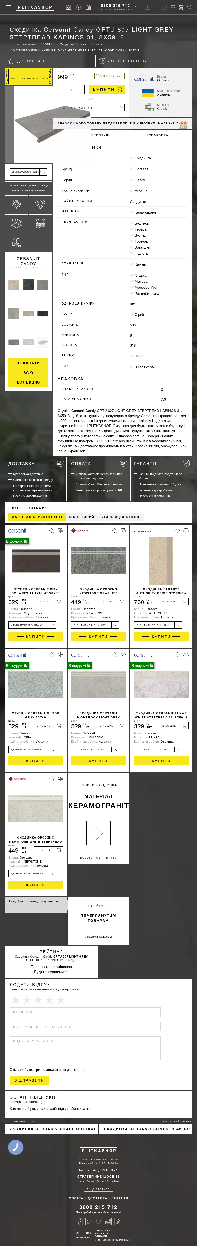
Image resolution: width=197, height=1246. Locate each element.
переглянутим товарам (98, 918)
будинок (142, 223)
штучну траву (69, 435)
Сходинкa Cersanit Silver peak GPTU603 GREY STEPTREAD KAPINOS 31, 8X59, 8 (148, 1128)
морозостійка (146, 287)
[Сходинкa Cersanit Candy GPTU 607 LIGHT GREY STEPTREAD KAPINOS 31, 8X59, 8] (28, 124)
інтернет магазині (108, 420)
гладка (140, 275)
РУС (114, 1170)
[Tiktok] (117, 1221)
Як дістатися (98, 1189)
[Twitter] (88, 1221)
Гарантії (145, 463)
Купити (104, 89)
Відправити (29, 1080)
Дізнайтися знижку (33, 625)
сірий (139, 314)
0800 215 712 (115, 5)
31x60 (139, 355)
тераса (140, 229)
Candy (140, 179)
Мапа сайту (88, 1163)
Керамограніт (145, 212)
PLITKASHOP (99, 1150)
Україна (141, 190)
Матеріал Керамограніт (37, 517)
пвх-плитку (165, 430)
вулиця (141, 235)
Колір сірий (81, 517)
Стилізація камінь (121, 517)
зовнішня (142, 247)
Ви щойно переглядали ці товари (33, 901)
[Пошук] (189, 7)
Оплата (81, 463)
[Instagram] (108, 1221)
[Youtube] (98, 1221)
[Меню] (8, 7)
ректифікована (147, 293)
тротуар (141, 241)
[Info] (79, 7)
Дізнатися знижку (28, 172)
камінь (140, 264)
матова (141, 281)
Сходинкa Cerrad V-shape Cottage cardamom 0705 (54, 1128)
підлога (141, 253)
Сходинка (143, 157)
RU (147, 7)
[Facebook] (79, 1221)
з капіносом (144, 366)
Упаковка (159, 135)
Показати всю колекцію (28, 372)
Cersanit (141, 168)
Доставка (21, 463)
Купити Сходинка (98, 796)
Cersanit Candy (28, 261)
